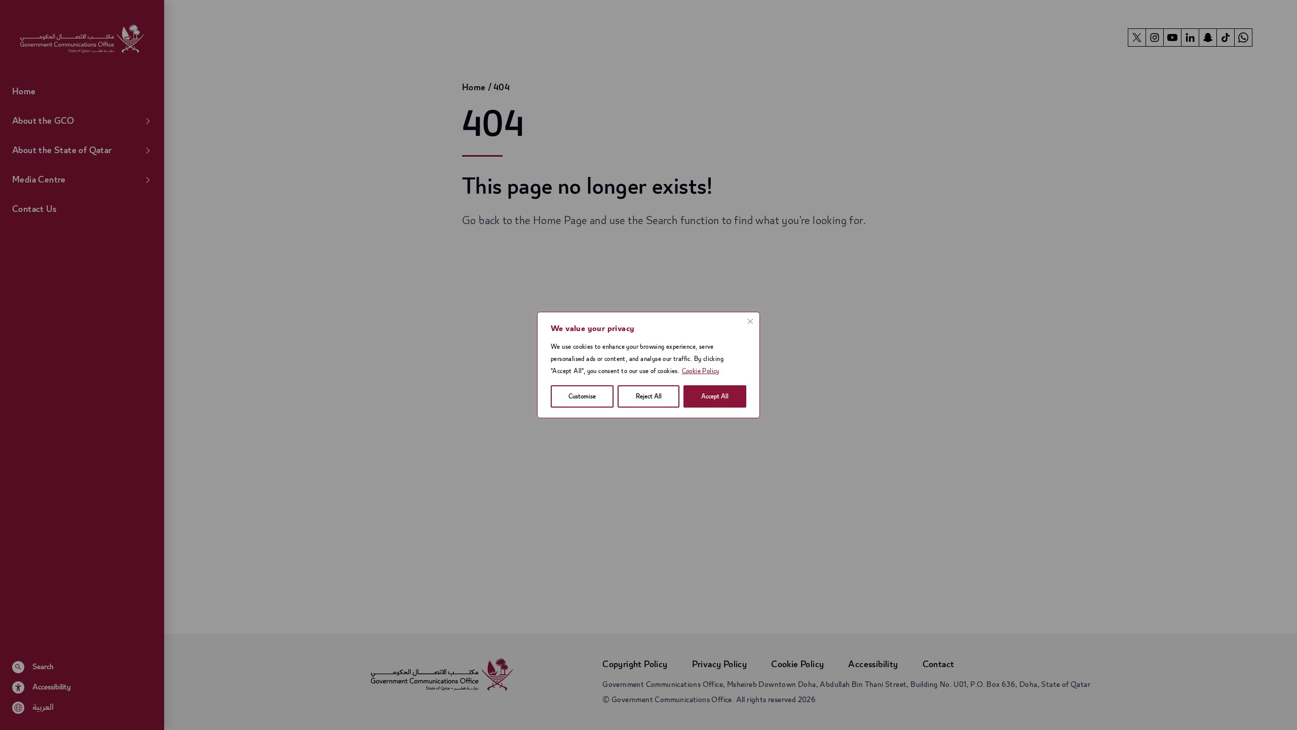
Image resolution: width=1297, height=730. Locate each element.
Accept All (715, 396)
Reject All (649, 396)
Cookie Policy (700, 371)
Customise (582, 396)
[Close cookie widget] (750, 321)
